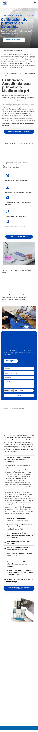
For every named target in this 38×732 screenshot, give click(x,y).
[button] (34, 2)
